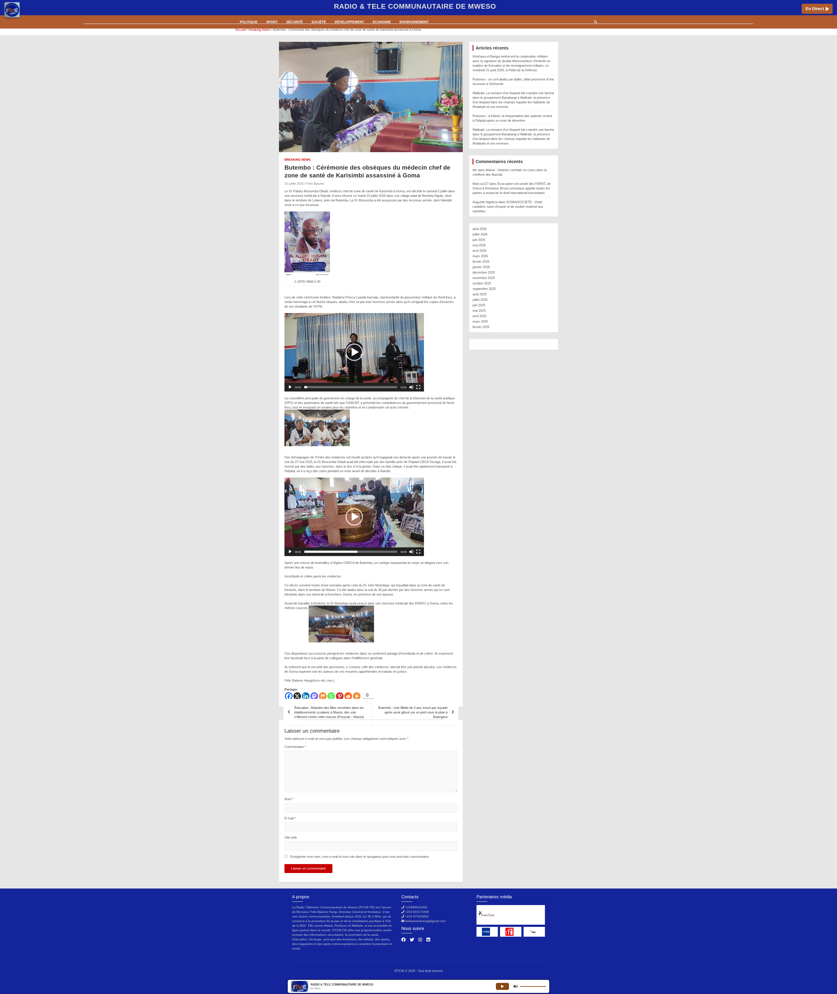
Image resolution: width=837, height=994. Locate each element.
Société (318, 22)
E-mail (290, 818)
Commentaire (295, 747)
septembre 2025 (484, 289)
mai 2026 (479, 245)
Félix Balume (315, 183)
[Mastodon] (314, 696)
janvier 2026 (481, 267)
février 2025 (481, 327)
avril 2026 (479, 250)
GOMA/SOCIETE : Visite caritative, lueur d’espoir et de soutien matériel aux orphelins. (508, 206)
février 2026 (481, 261)
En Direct (815, 8)
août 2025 (480, 294)
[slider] (350, 387)
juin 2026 (479, 240)
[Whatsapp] (331, 696)
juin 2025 (479, 305)
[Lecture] (290, 387)
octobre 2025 (482, 283)
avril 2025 (479, 316)
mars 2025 (480, 321)
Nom (289, 799)
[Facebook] (289, 696)
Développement (349, 22)
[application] (354, 352)
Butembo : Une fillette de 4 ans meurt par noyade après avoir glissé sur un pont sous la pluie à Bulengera (412, 712)
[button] (354, 352)
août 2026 (480, 229)
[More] (357, 696)
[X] (297, 696)
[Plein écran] (418, 387)
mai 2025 (479, 310)
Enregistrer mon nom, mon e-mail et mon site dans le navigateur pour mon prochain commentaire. (359, 856)
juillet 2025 (480, 299)
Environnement (414, 22)
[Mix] (323, 696)
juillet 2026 (480, 234)
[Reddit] (348, 696)
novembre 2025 (484, 278)
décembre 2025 (484, 272)
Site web (290, 837)
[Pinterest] (340, 696)
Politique (248, 22)
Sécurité (294, 22)
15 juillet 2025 (294, 183)
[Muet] (411, 387)
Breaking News (297, 159)
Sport (271, 22)
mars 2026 (480, 256)
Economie (382, 22)
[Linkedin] (306, 696)
